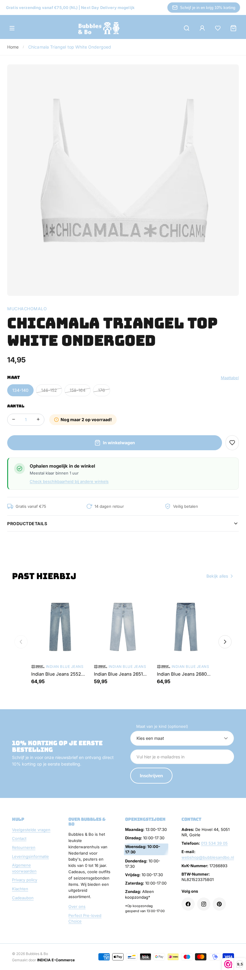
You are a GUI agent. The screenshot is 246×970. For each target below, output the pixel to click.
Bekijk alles (217, 576)
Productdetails (27, 523)
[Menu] (12, 28)
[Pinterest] (219, 904)
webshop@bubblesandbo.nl (208, 857)
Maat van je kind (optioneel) (162, 726)
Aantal (15, 406)
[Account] (202, 28)
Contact (19, 838)
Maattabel (230, 377)
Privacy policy (24, 879)
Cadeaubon (23, 897)
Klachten (20, 888)
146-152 (49, 390)
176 (101, 390)
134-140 (20, 390)
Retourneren (23, 847)
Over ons (77, 906)
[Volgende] (225, 641)
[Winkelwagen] (233, 28)
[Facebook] (188, 904)
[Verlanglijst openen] (217, 28)
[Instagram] (203, 904)
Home (13, 46)
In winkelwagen (119, 442)
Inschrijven (151, 775)
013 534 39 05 (214, 843)
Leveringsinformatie (30, 856)
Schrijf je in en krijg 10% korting (207, 7)
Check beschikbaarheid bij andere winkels (69, 481)
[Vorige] (21, 641)
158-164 (78, 390)
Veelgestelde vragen (31, 829)
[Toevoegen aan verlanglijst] (232, 442)
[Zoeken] (186, 28)
